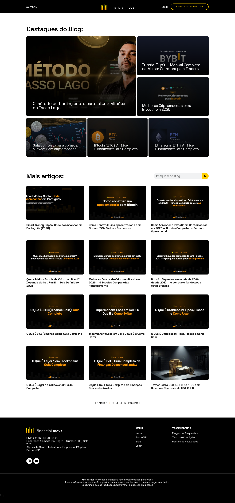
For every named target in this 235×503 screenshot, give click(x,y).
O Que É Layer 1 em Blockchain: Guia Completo (49, 386)
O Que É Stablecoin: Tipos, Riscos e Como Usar (177, 335)
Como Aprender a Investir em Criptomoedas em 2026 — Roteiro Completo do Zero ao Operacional (179, 228)
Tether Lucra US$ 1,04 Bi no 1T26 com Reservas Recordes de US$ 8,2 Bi (175, 386)
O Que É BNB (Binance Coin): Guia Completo (54, 334)
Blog (138, 441)
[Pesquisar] (205, 176)
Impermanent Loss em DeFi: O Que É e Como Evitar (117, 335)
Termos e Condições (183, 437)
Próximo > (134, 402)
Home (139, 433)
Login (139, 445)
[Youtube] (36, 461)
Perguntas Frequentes (185, 433)
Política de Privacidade (185, 441)
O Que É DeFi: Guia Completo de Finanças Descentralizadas (115, 386)
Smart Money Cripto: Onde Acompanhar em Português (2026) (54, 226)
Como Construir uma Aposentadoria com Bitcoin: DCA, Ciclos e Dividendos (115, 226)
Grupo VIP (141, 437)
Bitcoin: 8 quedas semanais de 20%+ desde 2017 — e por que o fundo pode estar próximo (176, 282)
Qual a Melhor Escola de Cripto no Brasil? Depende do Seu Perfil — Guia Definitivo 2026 (53, 282)
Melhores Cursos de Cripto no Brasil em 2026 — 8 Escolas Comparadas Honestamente (114, 282)
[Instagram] (29, 461)
